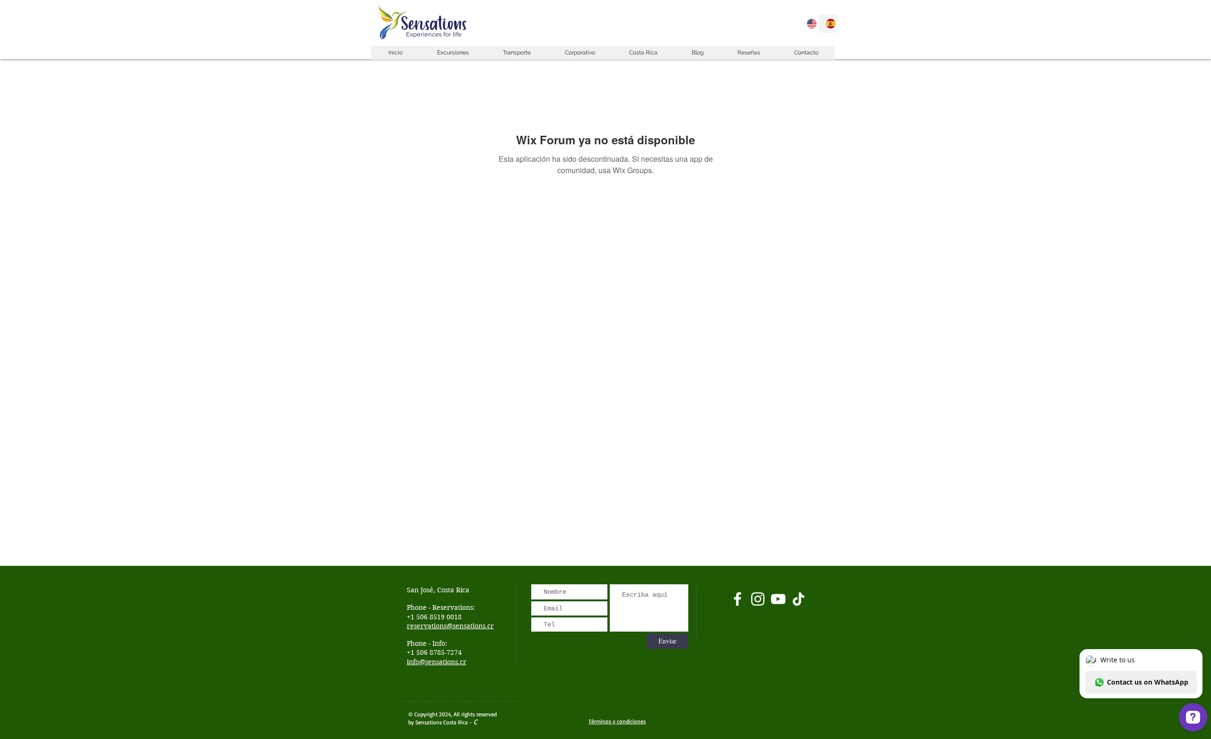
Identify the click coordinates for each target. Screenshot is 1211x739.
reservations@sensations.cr (450, 626)
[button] (452, 53)
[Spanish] (827, 24)
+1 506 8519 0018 (434, 617)
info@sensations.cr (436, 662)
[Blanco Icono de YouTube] (778, 599)
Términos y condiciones (617, 721)
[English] (809, 24)
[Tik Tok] (798, 599)
